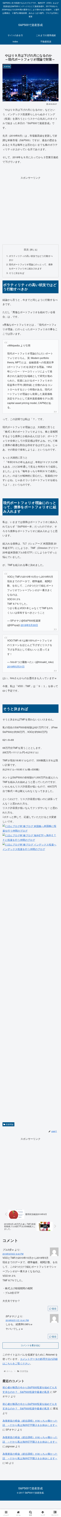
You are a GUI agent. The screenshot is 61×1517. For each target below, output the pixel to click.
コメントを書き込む (30, 1345)
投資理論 (9, 1124)
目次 (26, 249)
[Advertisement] (30, 210)
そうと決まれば (16, 273)
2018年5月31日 (16, 666)
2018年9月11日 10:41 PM (17, 1320)
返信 (54, 1308)
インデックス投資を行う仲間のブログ (24, 849)
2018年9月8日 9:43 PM (13, 1253)
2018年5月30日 (29, 625)
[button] (55, 835)
